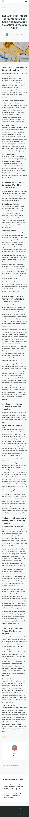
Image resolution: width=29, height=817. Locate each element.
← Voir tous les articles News (10, 765)
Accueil (3, 7)
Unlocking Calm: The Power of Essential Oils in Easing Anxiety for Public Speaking (13, 795)
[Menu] (25, 1)
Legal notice (11, 808)
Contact (19, 808)
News (8, 7)
